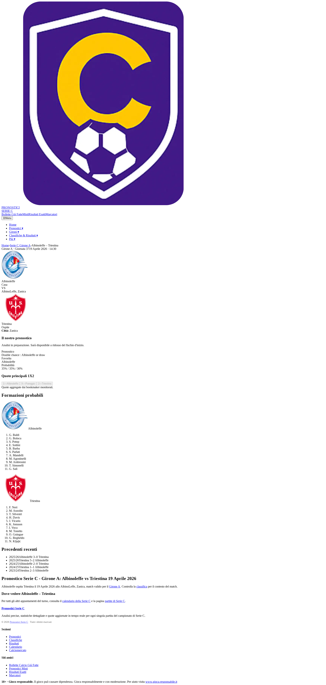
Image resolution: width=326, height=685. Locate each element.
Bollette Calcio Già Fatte (23, 665)
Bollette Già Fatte (12, 214)
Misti (25, 214)
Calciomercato (17, 650)
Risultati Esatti (37, 214)
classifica (141, 586)
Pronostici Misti (18, 668)
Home (12, 224)
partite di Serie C (115, 601)
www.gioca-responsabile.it (161, 681)
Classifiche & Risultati (23, 235)
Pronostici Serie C (13, 608)
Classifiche (15, 640)
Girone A (114, 586)
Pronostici (16, 228)
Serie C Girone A (20, 245)
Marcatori (51, 214)
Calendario (15, 646)
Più (12, 239)
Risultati (14, 643)
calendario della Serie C (76, 601)
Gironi (14, 231)
